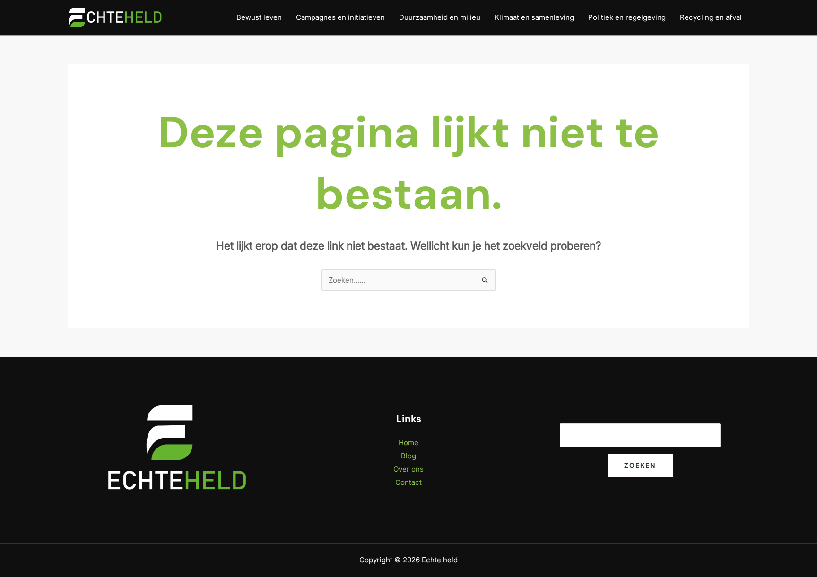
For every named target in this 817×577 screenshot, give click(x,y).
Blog (408, 455)
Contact (408, 482)
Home (408, 442)
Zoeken (640, 465)
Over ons (408, 469)
